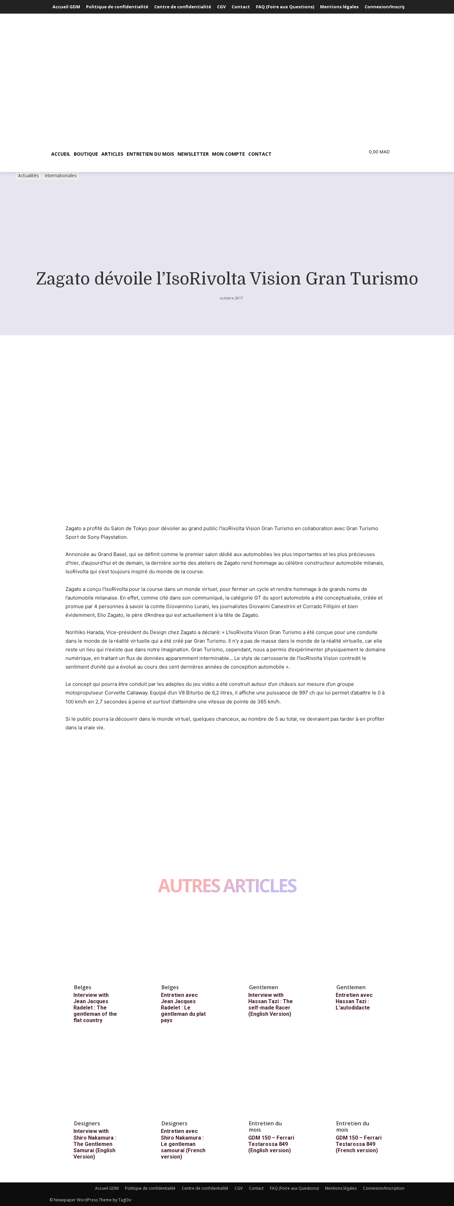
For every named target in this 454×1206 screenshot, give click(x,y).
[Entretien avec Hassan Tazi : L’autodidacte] (364, 942)
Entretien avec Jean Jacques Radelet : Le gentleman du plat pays (183, 1008)
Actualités (28, 175)
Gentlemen (263, 987)
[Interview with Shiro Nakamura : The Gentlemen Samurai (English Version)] (102, 1078)
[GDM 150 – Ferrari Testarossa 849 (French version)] (364, 1078)
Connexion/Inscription (383, 1188)
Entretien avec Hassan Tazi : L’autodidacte (354, 1001)
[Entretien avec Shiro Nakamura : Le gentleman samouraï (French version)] (189, 1078)
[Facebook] (72, 769)
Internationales (61, 175)
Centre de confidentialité (205, 1188)
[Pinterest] (102, 769)
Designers (87, 1123)
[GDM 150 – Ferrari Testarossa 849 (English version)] (276, 1078)
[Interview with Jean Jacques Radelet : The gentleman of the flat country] (102, 942)
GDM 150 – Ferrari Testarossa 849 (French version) (359, 1144)
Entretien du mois (265, 1126)
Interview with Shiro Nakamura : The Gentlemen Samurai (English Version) (94, 1144)
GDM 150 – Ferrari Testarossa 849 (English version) (271, 1144)
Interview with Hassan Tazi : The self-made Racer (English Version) (270, 1004)
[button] (305, 154)
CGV (239, 1188)
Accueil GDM (107, 1188)
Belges (82, 987)
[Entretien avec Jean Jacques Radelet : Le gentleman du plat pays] (189, 942)
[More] (134, 769)
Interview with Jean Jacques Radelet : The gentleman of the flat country (95, 1008)
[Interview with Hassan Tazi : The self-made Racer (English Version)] (276, 942)
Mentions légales (341, 1188)
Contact (256, 1188)
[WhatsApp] (118, 769)
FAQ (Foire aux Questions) (294, 1188)
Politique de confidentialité (150, 1188)
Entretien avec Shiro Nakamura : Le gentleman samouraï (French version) (183, 1144)
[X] (87, 769)
